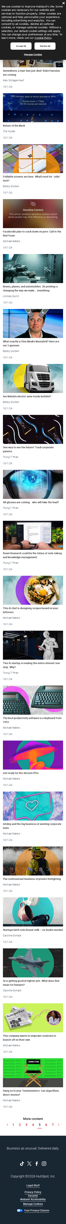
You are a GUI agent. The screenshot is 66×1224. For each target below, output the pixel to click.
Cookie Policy (43, 38)
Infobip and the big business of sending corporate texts (32, 826)
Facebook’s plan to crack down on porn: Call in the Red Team (32, 233)
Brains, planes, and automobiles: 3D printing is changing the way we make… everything (30, 288)
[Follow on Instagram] (44, 1163)
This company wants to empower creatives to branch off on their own (29, 1037)
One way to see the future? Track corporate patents (28, 449)
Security (33, 1195)
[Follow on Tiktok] (22, 1163)
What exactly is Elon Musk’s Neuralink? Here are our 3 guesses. (31, 343)
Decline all (45, 46)
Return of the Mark (14, 125)
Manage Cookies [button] (33, 1204)
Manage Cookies (33, 54)
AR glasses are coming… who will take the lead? (31, 502)
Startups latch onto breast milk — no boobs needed (33, 930)
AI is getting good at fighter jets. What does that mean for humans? (31, 982)
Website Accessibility (33, 1199)
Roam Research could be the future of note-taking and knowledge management (32, 555)
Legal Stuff (33, 1185)
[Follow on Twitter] (29, 1163)
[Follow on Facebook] (36, 1163)
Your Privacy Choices (36, 1210)
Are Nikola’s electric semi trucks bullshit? (27, 396)
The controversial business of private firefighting (32, 879)
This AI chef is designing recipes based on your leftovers (30, 610)
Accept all (21, 46)
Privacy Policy (33, 1192)
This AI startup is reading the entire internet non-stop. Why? (32, 665)
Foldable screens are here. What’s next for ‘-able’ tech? (31, 178)
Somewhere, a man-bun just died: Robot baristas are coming (31, 72)
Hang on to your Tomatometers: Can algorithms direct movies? (31, 1092)
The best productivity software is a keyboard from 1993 (32, 720)
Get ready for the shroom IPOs (20, 773)
